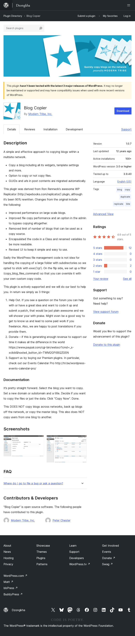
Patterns (41, 564)
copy (127, 189)
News (7, 551)
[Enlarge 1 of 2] (39, 440)
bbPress (11, 588)
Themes (41, 551)
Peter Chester (61, 520)
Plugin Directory (13, 15)
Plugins (40, 558)
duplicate (125, 196)
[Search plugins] (40, 28)
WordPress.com (15, 575)
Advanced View (103, 214)
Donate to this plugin (106, 344)
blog (119, 189)
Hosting (9, 558)
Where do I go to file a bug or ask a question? (33, 483)
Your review (100, 278)
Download (123, 110)
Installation (50, 129)
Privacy (8, 564)
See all (127, 278)
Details (11, 129)
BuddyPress (13, 594)
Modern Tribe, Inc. (40, 114)
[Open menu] (129, 5)
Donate (108, 558)
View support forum (105, 311)
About (7, 545)
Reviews (29, 129)
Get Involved (110, 545)
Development (74, 129)
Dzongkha (18, 610)
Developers (76, 558)
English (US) (124, 181)
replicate (118, 204)
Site (128, 204)
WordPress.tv (79, 564)
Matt (8, 582)
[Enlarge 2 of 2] (82, 440)
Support (126, 129)
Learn (72, 545)
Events (106, 551)
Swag (107, 564)
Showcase (43, 545)
